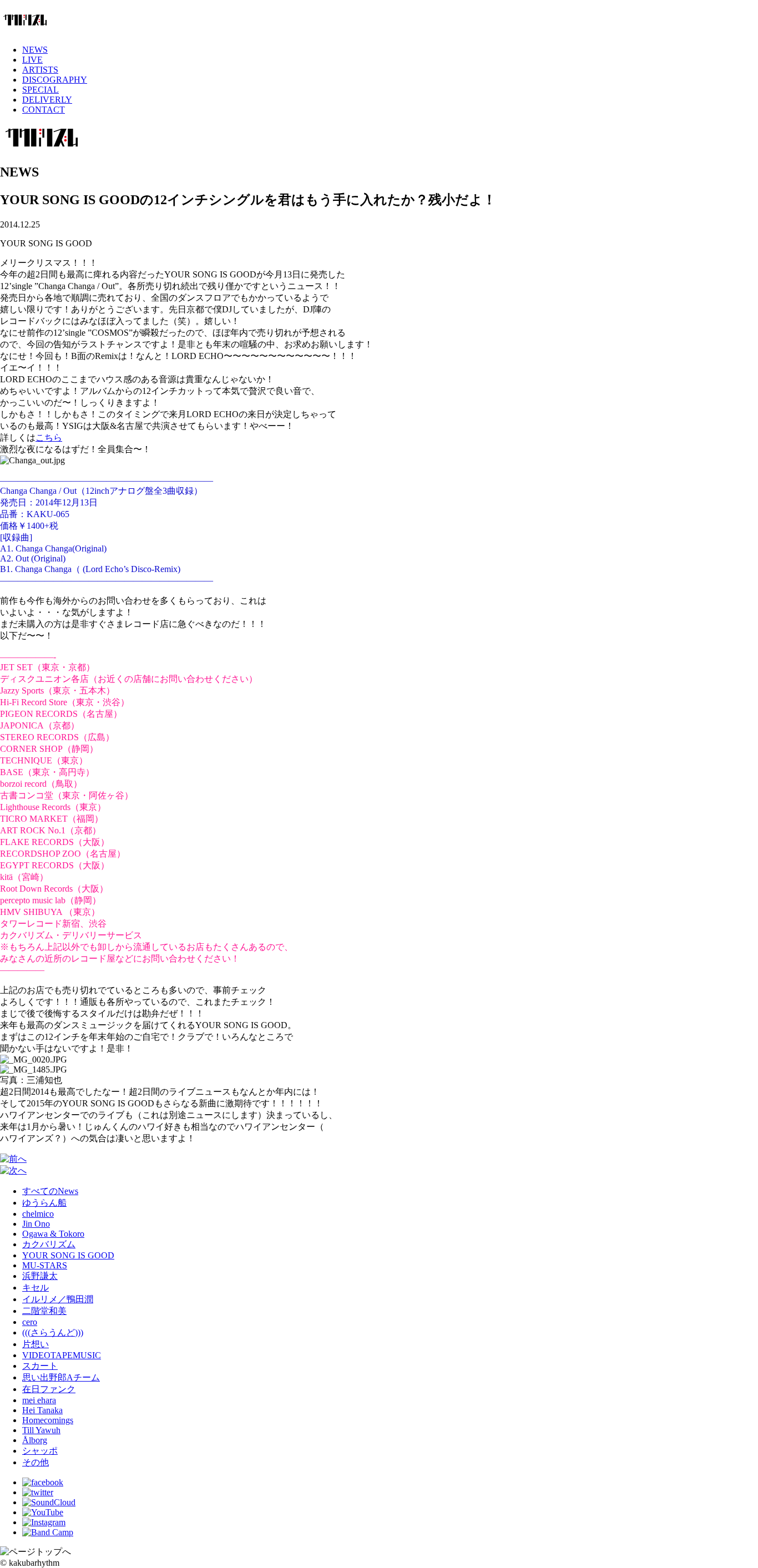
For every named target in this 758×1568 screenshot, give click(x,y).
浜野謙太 (40, 1276)
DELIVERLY (47, 99)
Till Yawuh (41, 1430)
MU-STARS (44, 1265)
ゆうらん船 (44, 1202)
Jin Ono (36, 1223)
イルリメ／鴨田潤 (57, 1299)
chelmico (38, 1213)
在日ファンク (48, 1389)
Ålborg (34, 1440)
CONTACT (43, 109)
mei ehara (39, 1400)
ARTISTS (40, 69)
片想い (35, 1344)
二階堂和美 (44, 1311)
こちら (49, 437)
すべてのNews (50, 1191)
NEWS (35, 49)
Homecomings (47, 1420)
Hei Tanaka (42, 1410)
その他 (35, 1462)
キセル (35, 1287)
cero (29, 1322)
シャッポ (40, 1450)
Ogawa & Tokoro (53, 1233)
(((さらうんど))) (52, 1332)
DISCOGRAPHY (54, 79)
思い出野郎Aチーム (61, 1377)
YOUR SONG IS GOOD (68, 1255)
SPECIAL (40, 89)
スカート (40, 1365)
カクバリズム (48, 1244)
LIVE (32, 59)
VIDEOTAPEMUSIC (61, 1355)
